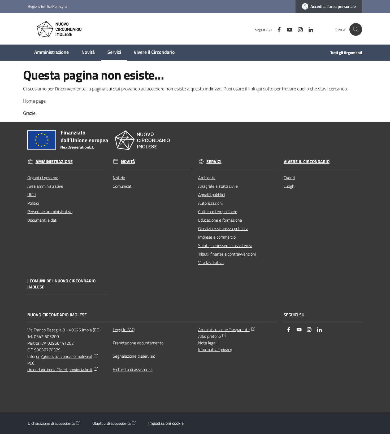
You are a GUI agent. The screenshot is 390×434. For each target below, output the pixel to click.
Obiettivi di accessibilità (111, 423)
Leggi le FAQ (124, 329)
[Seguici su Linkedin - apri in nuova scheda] (309, 29)
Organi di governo (42, 177)
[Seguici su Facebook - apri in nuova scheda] (277, 29)
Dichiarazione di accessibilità (51, 423)
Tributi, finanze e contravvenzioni (227, 254)
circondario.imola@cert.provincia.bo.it (59, 369)
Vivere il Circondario (307, 162)
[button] (355, 29)
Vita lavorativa (211, 262)
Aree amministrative (45, 186)
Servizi (214, 162)
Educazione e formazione (220, 220)
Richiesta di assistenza (133, 369)
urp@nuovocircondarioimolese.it (64, 356)
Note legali (207, 343)
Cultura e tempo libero (217, 211)
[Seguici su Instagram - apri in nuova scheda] (298, 29)
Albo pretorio (209, 336)
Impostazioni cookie (166, 423)
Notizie (119, 177)
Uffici (31, 194)
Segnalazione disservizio (134, 356)
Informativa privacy (215, 349)
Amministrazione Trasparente (224, 329)
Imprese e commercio (217, 237)
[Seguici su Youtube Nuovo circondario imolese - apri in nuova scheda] (287, 29)
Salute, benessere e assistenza (225, 245)
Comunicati (122, 186)
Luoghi (289, 186)
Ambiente (206, 177)
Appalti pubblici (211, 194)
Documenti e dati (42, 220)
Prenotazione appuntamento (138, 343)
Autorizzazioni (210, 203)
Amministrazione (54, 162)
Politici (33, 203)
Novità (128, 162)
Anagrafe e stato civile (218, 186)
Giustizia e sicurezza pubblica (223, 228)
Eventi (289, 177)
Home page (34, 100)
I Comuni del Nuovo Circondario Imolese (61, 284)
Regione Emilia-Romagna (47, 6)
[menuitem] (51, 53)
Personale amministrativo (49, 211)
